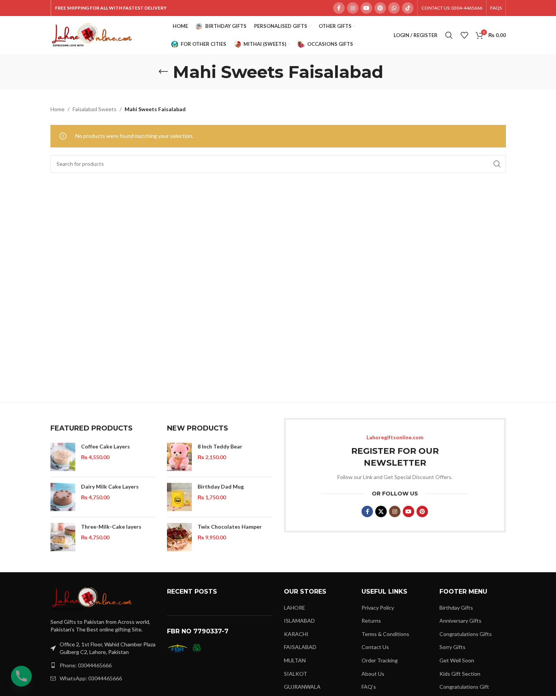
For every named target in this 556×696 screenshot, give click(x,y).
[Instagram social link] (352, 8)
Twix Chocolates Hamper (230, 526)
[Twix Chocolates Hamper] (179, 537)
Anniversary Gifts (460, 620)
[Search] (449, 35)
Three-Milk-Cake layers (111, 526)
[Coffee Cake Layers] (62, 457)
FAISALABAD (300, 647)
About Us (372, 673)
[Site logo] (92, 34)
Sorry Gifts (452, 647)
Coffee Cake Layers (105, 446)
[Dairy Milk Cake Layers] (62, 497)
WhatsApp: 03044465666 (91, 678)
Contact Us (375, 647)
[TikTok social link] (407, 8)
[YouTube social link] (366, 8)
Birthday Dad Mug (221, 486)
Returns (371, 620)
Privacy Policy (377, 607)
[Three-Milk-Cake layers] (62, 537)
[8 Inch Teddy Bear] (179, 457)
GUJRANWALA (302, 686)
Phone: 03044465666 (86, 665)
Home (57, 109)
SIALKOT (295, 673)
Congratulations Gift (464, 686)
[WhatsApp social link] (394, 8)
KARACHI (296, 634)
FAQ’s (368, 686)
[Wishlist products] (464, 35)
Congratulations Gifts (465, 634)
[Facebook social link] (339, 8)
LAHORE (294, 607)
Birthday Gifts (456, 607)
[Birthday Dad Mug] (179, 497)
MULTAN (295, 660)
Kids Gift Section (459, 673)
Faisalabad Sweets (95, 109)
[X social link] (381, 511)
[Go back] (163, 71)
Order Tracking (379, 660)
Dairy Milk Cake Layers (110, 486)
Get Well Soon (456, 660)
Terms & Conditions (385, 634)
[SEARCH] (497, 164)
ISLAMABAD (299, 620)
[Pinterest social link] (380, 8)
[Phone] (21, 676)
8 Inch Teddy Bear (220, 446)
